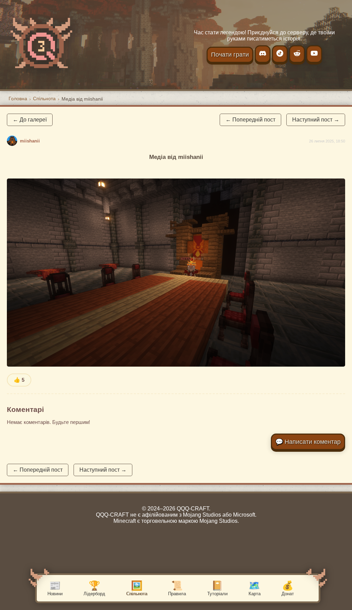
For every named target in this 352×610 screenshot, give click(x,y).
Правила (177, 588)
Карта (255, 588)
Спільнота (136, 588)
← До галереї (30, 120)
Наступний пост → (315, 120)
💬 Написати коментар (308, 441)
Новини (55, 588)
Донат (288, 588)
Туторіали (217, 588)
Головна (18, 98)
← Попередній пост (250, 120)
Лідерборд (94, 588)
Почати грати (230, 54)
